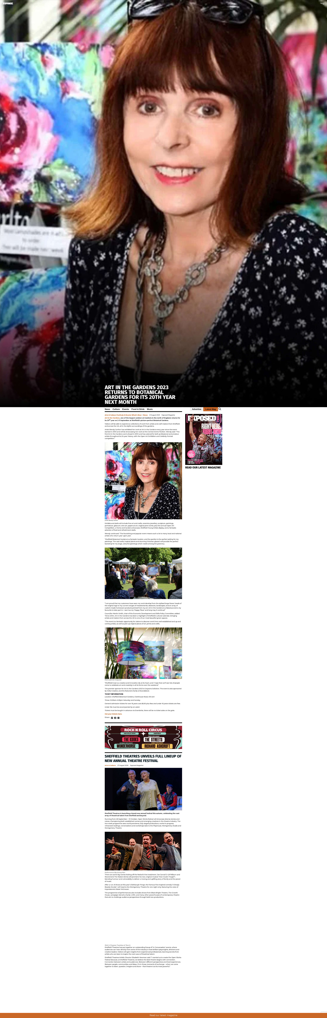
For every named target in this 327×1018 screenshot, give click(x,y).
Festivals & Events (124, 415)
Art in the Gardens (112, 418)
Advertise (196, 409)
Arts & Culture (110, 415)
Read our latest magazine (163, 1015)
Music (150, 409)
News (107, 409)
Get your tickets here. (113, 714)
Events (125, 409)
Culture (116, 409)
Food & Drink (137, 409)
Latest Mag (210, 409)
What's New (136, 415)
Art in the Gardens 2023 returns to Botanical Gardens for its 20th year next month (140, 394)
